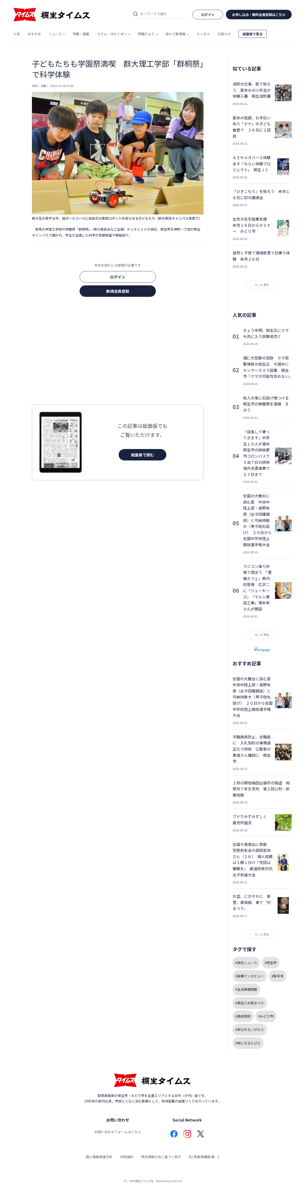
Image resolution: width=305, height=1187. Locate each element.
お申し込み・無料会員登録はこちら (258, 14)
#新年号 (278, 976)
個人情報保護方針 (99, 1156)
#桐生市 (271, 962)
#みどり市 (266, 1016)
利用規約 (126, 1156)
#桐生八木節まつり (249, 1002)
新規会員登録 (117, 291)
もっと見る (262, 285)
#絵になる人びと (248, 1043)
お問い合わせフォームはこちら (117, 1131)
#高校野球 (243, 1016)
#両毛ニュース (246, 962)
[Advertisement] (117, 352)
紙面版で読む (142, 455)
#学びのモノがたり (249, 1029)
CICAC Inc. (177, 1181)
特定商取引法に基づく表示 (161, 1156)
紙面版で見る (253, 33)
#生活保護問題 (246, 989)
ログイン (117, 277)
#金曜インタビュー (249, 976)
